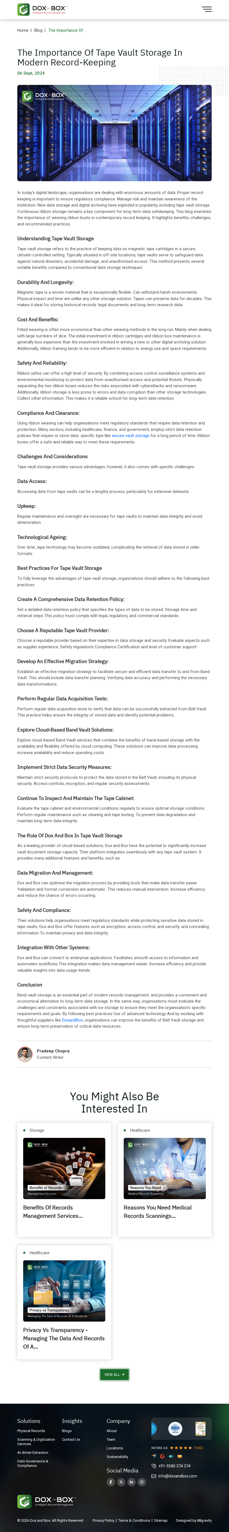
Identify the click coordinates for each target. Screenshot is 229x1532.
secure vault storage (130, 435)
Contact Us (71, 1439)
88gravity (204, 1520)
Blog (38, 30)
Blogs (66, 1431)
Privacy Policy (103, 1520)
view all (112, 1375)
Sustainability (117, 1457)
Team (111, 1439)
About (112, 1431)
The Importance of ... (67, 30)
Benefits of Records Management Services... (53, 1211)
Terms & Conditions (134, 1520)
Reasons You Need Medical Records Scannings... (158, 1211)
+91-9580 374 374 (174, 1466)
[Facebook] (111, 1482)
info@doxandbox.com (177, 1476)
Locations (115, 1448)
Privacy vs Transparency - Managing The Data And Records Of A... (64, 1338)
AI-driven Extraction (32, 1452)
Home (22, 30)
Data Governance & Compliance (32, 1463)
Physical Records (31, 1431)
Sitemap (161, 1520)
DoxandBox (72, 1020)
